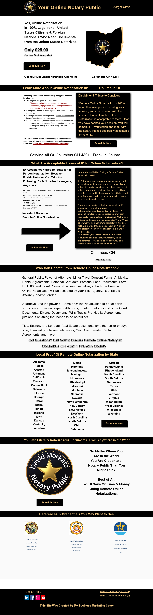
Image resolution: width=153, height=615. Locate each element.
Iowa (39, 416)
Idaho (39, 404)
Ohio (77, 425)
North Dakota (77, 421)
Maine (77, 362)
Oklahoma (77, 429)
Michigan (77, 374)
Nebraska (77, 394)
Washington (114, 401)
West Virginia (114, 405)
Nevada (77, 398)
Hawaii (39, 401)
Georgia (39, 397)
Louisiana (38, 428)
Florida (39, 393)
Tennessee (114, 382)
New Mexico (77, 409)
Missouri (77, 386)
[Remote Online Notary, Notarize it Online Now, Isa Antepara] (27, 597)
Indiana (39, 412)
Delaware (39, 389)
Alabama (39, 361)
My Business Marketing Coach (94, 605)
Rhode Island (114, 370)
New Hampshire (77, 401)
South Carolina (114, 374)
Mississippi (77, 382)
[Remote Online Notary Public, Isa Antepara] (38, 597)
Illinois (39, 408)
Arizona (39, 369)
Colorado (39, 381)
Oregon (114, 362)
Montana (77, 390)
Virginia (114, 398)
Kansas (39, 420)
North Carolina (77, 417)
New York (77, 413)
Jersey (80, 405)
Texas (114, 386)
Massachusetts (77, 370)
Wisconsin (114, 409)
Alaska (39, 365)
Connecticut (39, 385)
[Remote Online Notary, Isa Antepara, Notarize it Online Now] (32, 597)
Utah (114, 390)
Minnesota (77, 378)
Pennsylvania (114, 366)
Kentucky (39, 424)
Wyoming (114, 413)
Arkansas (39, 373)
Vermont (114, 394)
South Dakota (114, 378)
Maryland (77, 366)
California (39, 377)
